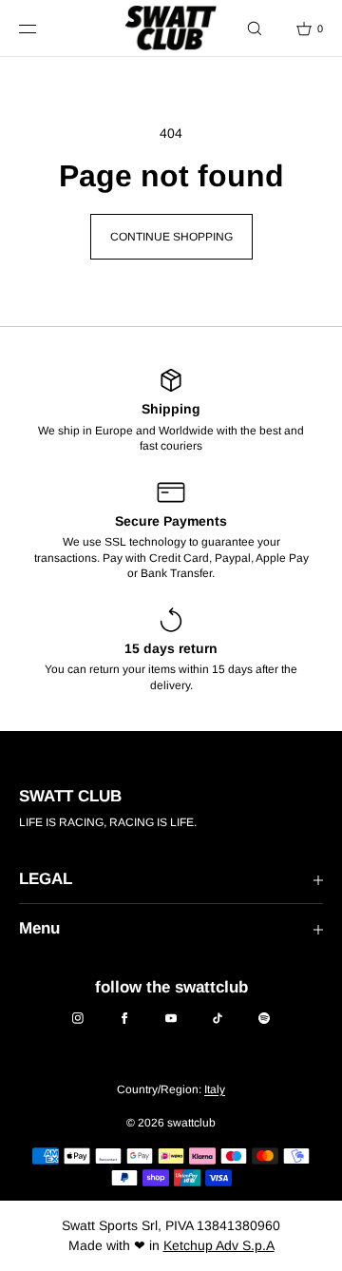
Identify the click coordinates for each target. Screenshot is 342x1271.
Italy (214, 1089)
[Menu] (42, 28)
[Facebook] (124, 1018)
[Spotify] (264, 1018)
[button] (254, 28)
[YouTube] (171, 1018)
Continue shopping (171, 236)
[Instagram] (78, 1018)
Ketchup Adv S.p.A (219, 1245)
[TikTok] (217, 1018)
